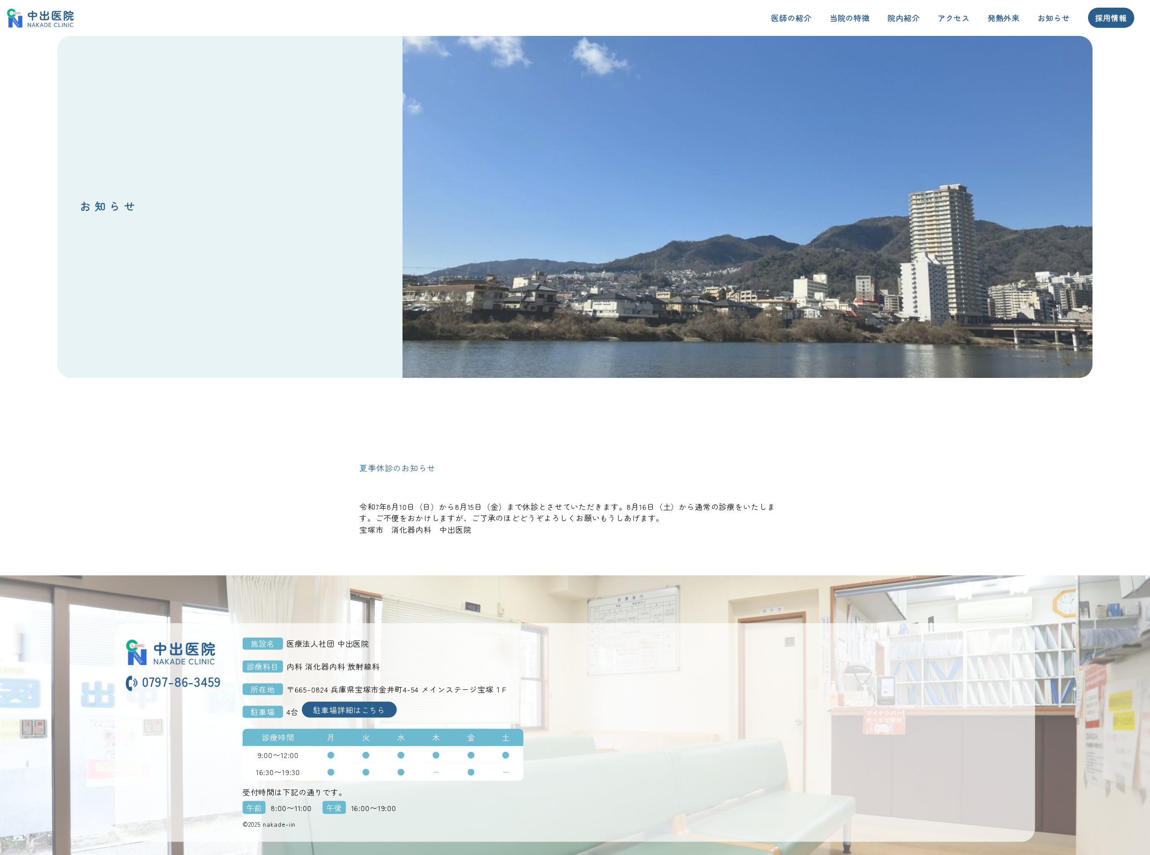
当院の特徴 (850, 17)
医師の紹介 (791, 17)
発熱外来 (1004, 17)
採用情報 (1111, 17)
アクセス (953, 17)
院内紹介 (904, 17)
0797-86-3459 (181, 681)
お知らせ (1054, 17)
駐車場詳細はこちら (349, 709)
